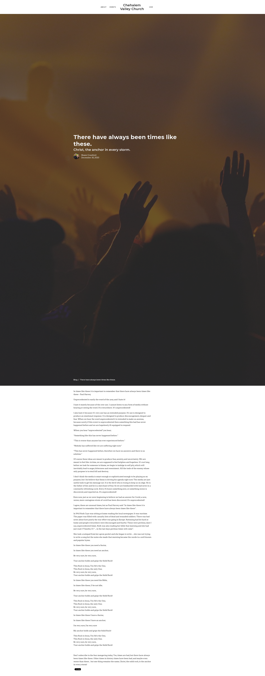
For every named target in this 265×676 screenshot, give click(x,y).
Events (113, 7)
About (104, 7)
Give (151, 7)
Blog (75, 380)
